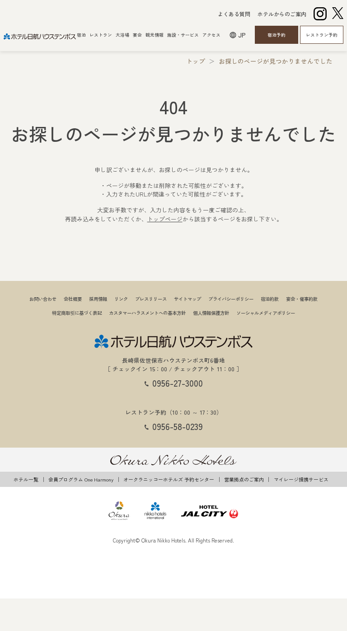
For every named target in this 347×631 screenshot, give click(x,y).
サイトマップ (187, 298)
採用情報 (98, 298)
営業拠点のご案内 (244, 479)
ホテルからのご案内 (282, 14)
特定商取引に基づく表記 (77, 312)
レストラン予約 (322, 35)
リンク (121, 298)
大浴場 (122, 35)
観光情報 (154, 35)
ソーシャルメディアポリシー (265, 312)
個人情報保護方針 (211, 312)
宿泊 (81, 35)
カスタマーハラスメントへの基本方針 (147, 312)
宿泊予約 (276, 35)
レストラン (100, 35)
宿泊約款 (270, 298)
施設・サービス (183, 35)
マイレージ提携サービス (301, 479)
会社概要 (73, 298)
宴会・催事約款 (302, 298)
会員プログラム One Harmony (80, 479)
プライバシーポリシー (230, 298)
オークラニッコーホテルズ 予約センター (168, 479)
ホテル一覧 (26, 479)
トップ (195, 60)
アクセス (211, 35)
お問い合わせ (42, 298)
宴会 (137, 35)
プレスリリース (151, 298)
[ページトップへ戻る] (325, 341)
